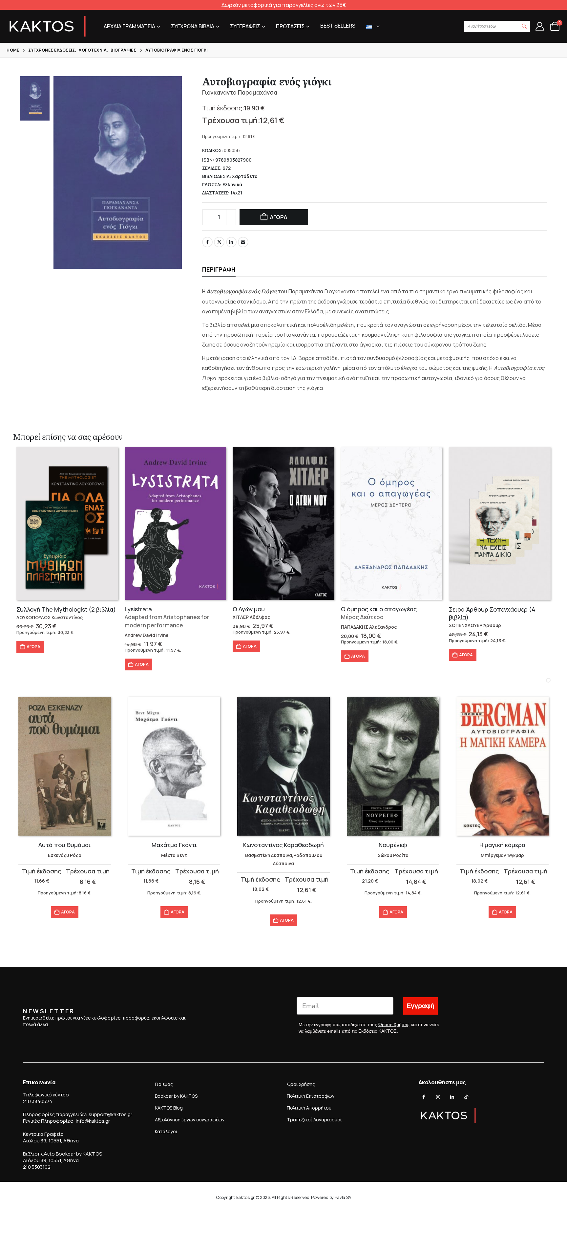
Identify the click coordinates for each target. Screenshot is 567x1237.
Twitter (219, 242)
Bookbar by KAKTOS (176, 1096)
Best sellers (337, 25)
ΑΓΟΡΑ (278, 217)
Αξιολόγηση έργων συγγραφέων (189, 1119)
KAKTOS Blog (169, 1108)
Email (243, 242)
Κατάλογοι (166, 1131)
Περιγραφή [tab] (219, 269)
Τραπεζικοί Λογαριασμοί (314, 1119)
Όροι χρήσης (301, 1084)
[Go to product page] (67, 523)
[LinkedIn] (452, 1097)
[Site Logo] (48, 26)
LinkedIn (231, 242)
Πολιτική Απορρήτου (309, 1108)
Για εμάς (164, 1084)
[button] (524, 26)
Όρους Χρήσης (394, 1024)
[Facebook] (424, 1097)
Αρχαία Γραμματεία (129, 26)
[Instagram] (438, 1097)
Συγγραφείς (245, 26)
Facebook (207, 242)
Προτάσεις (290, 26)
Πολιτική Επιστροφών (310, 1096)
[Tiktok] (466, 1097)
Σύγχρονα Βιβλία (192, 26)
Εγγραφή (420, 1005)
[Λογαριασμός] (540, 26)
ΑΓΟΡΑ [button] (33, 646)
